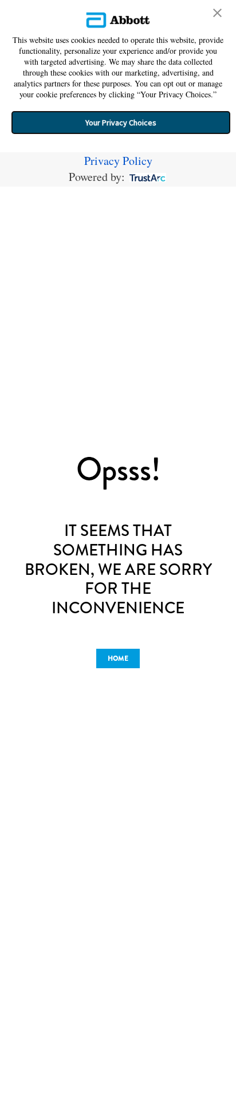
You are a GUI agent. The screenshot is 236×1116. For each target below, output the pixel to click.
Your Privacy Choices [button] (120, 122)
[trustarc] (146, 176)
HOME (118, 658)
